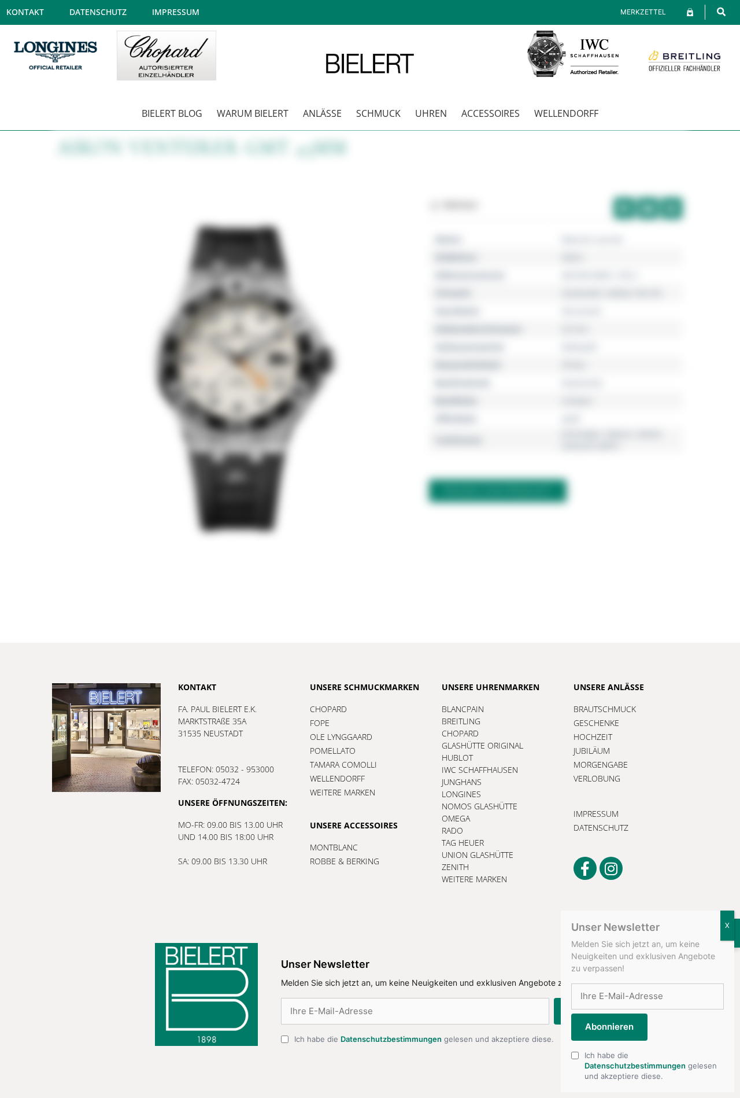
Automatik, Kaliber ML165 (611, 293)
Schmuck (378, 113)
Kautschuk (581, 382)
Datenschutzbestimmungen (391, 1039)
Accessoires (490, 113)
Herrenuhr (581, 310)
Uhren (431, 113)
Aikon (572, 257)
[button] (721, 11)
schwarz (577, 400)
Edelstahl (579, 346)
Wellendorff (566, 113)
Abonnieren (609, 1027)
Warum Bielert (252, 113)
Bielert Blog (172, 113)
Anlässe (322, 113)
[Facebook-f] (585, 868)
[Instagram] (611, 868)
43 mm (574, 328)
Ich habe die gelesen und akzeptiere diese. (424, 1039)
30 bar (573, 364)
